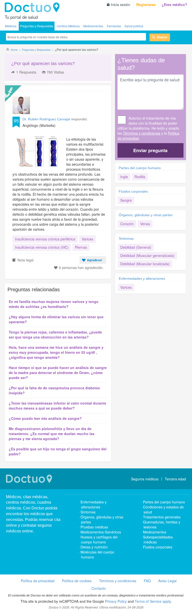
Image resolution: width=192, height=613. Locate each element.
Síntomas (126, 238)
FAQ (147, 580)
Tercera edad (175, 478)
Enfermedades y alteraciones (142, 278)
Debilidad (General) (135, 247)
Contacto (99, 588)
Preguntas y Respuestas (36, 26)
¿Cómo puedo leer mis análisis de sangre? (45, 418)
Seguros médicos (144, 478)
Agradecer (94, 260)
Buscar (162, 37)
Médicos (10, 26)
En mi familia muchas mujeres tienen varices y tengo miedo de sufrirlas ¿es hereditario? (53, 304)
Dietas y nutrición (94, 546)
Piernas (81, 247)
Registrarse (146, 4)
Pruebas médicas (94, 526)
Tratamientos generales (161, 516)
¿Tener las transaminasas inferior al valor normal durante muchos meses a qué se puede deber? (57, 406)
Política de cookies (77, 580)
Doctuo (33, 8)
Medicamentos (93, 26)
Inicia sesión (120, 4)
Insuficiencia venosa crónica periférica (45, 238)
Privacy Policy (116, 601)
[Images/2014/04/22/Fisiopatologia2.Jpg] (37, 152)
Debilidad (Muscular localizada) (145, 263)
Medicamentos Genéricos (100, 531)
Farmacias (114, 26)
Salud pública (133, 26)
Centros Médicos (68, 26)
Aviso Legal (167, 580)
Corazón (127, 223)
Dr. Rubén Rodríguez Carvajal (46, 119)
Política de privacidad (37, 580)
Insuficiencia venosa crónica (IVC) (41, 247)
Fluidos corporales (133, 191)
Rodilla (139, 176)
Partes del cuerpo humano (140, 168)
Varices (87, 238)
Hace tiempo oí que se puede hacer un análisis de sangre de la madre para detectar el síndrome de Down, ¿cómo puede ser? (58, 372)
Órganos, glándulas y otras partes (145, 215)
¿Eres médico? (174, 4)
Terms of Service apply (153, 601)
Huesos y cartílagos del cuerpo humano (99, 539)
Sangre (126, 200)
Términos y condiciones (141, 133)
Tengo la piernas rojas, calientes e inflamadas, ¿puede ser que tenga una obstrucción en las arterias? (55, 335)
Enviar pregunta (150, 150)
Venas (145, 223)
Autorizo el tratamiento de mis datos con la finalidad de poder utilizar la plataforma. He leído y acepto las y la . (148, 128)
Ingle (124, 176)
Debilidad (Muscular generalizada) (147, 255)
